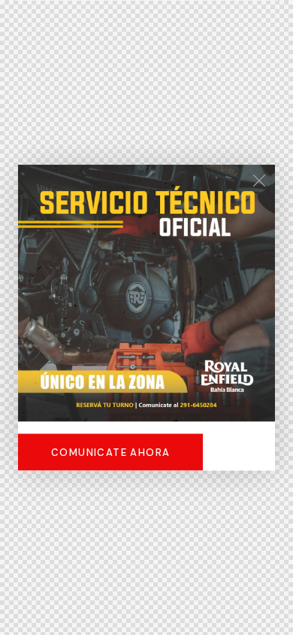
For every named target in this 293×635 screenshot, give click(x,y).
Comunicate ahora (110, 452)
